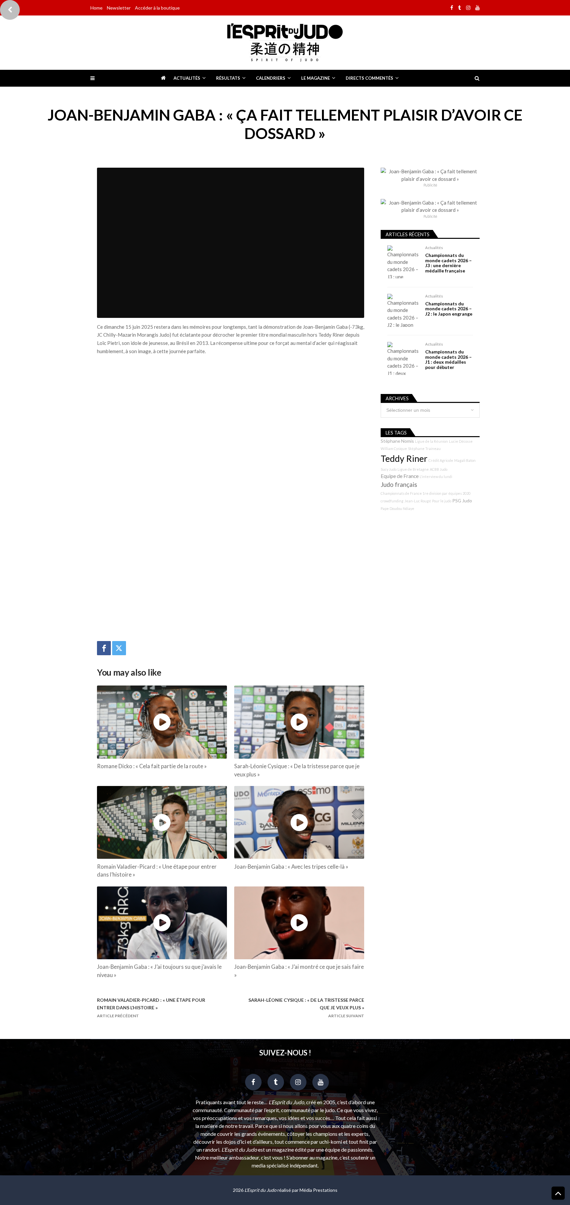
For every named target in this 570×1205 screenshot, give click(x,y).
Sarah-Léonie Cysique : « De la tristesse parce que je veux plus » (297, 770)
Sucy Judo (388, 469)
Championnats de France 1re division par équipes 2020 (425, 493)
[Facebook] (104, 648)
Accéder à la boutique (157, 8)
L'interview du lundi (436, 476)
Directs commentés (369, 78)
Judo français (399, 484)
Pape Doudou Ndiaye (397, 508)
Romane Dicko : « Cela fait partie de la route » (152, 766)
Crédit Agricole (440, 460)
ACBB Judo (438, 469)
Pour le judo (441, 501)
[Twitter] (119, 648)
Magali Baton (465, 460)
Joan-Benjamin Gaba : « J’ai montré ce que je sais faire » (299, 971)
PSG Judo (462, 500)
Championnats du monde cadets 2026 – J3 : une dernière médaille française (448, 263)
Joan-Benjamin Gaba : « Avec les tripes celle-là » (291, 866)
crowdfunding (392, 501)
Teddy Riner (404, 458)
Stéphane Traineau (424, 448)
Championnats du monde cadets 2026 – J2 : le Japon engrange (448, 308)
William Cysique (394, 448)
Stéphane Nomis (397, 441)
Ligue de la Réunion (431, 441)
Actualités (187, 78)
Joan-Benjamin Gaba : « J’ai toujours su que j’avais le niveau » (159, 971)
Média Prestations (318, 1190)
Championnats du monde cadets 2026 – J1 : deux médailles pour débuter (448, 359)
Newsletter (119, 8)
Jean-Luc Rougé (417, 501)
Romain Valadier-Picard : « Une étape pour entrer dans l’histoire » (157, 870)
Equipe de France (400, 476)
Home (96, 8)
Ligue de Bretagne (413, 469)
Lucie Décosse (461, 441)
